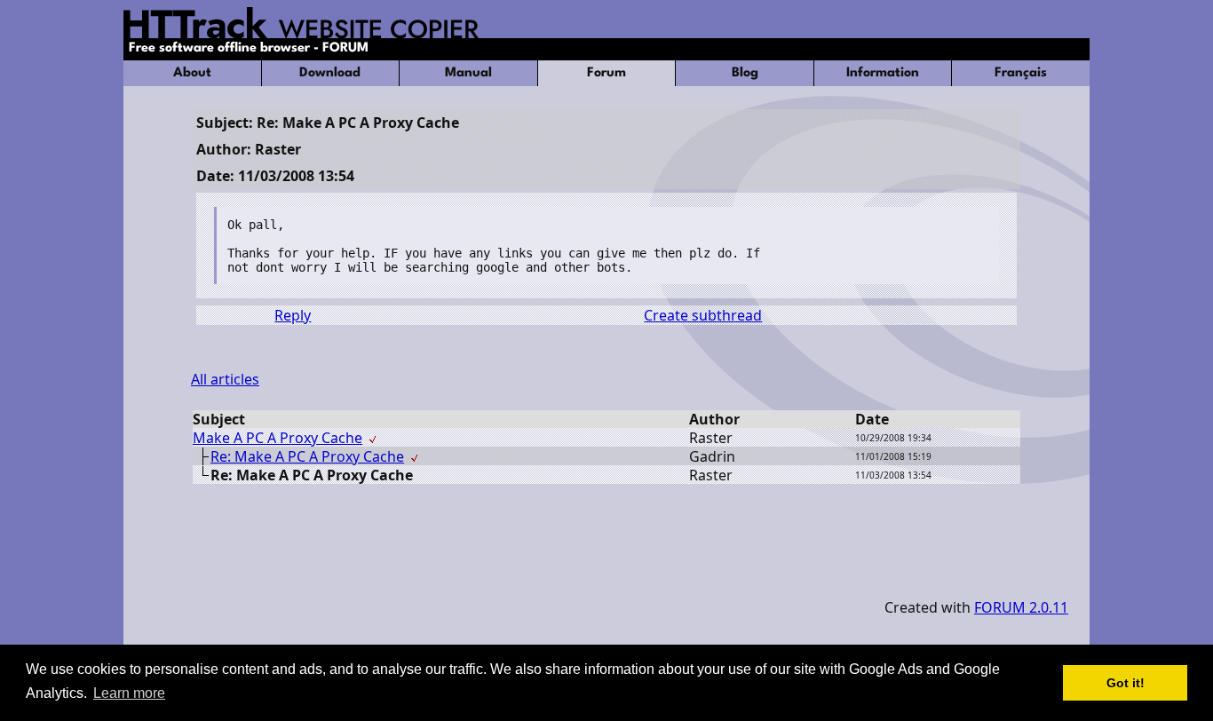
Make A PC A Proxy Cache (277, 438)
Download (330, 73)
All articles (225, 379)
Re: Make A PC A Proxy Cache (307, 456)
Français (1021, 73)
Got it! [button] (1125, 683)
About (192, 73)
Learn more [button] (129, 693)
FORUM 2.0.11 (1021, 607)
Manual (468, 73)
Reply (292, 315)
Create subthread (703, 315)
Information (882, 73)
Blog (745, 73)
